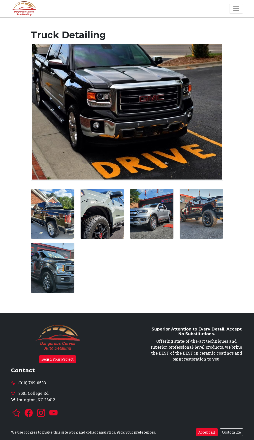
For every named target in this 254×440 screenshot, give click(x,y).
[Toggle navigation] (236, 9)
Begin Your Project (57, 359)
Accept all (207, 432)
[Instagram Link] (42, 413)
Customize (231, 432)
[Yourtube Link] (53, 413)
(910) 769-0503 (31, 382)
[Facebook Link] (29, 413)
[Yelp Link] (17, 413)
